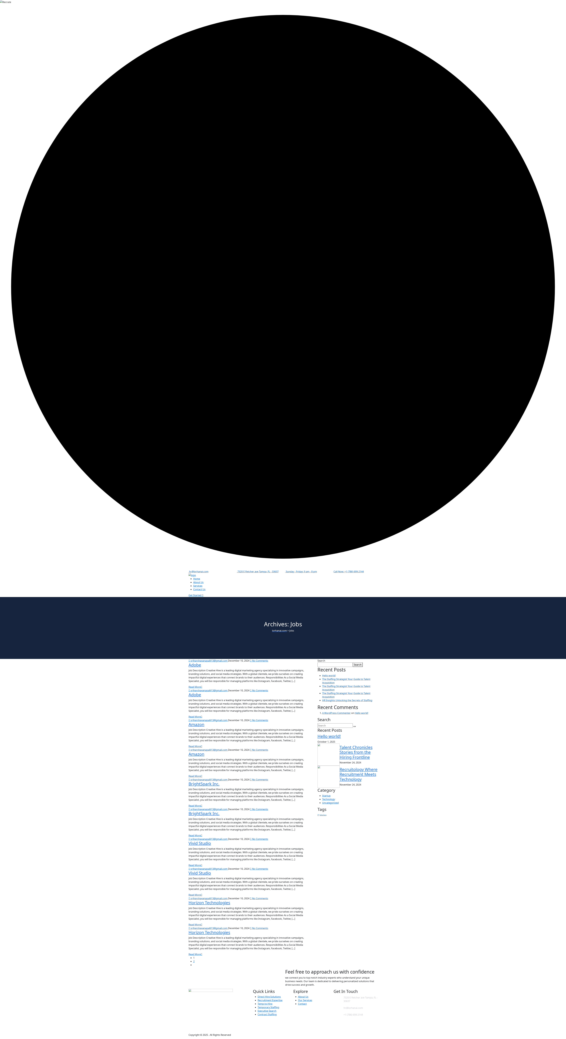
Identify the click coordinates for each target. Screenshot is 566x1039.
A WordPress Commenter (336, 713)
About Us (198, 582)
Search (321, 660)
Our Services (305, 1000)
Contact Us (199, 589)
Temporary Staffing (268, 1007)
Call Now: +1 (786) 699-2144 (349, 571)
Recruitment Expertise (270, 1000)
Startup (326, 795)
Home (196, 578)
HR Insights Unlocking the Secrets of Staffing (347, 700)
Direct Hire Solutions (269, 996)
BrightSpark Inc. (204, 784)
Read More (195, 687)
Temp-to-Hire (265, 1003)
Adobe (195, 665)
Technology (328, 799)
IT (318, 815)
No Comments (259, 660)
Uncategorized (330, 802)
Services (197, 585)
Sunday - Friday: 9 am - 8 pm (301, 571)
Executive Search (267, 1010)
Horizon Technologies (209, 902)
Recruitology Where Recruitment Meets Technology (358, 774)
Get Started (195, 595)
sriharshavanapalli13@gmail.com (209, 660)
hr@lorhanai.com (198, 571)
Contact (302, 1003)
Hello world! (329, 675)
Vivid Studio (200, 843)
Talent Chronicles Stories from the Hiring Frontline (356, 752)
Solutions (323, 815)
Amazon (196, 724)
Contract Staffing (267, 1014)
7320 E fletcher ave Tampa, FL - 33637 (258, 571)
